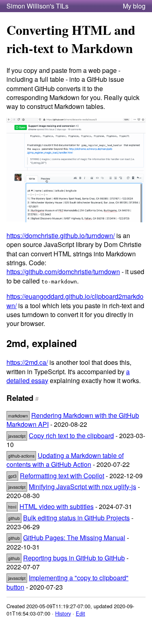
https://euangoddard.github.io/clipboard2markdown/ (74, 301)
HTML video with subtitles (56, 506)
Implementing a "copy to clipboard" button (67, 582)
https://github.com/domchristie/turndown (63, 271)
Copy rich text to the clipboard (71, 435)
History (63, 613)
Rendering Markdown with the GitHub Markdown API (72, 420)
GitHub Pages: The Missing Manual (74, 537)
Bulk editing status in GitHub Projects (76, 517)
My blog (134, 6)
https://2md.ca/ (27, 362)
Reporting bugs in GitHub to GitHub (74, 557)
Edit (80, 613)
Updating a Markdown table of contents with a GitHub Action (65, 460)
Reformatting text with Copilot (62, 475)
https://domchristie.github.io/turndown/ (60, 235)
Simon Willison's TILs (37, 6)
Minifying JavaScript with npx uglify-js (82, 486)
